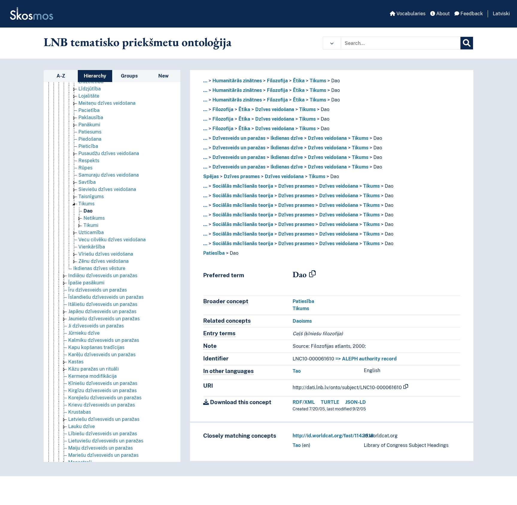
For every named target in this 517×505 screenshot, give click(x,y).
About (442, 13)
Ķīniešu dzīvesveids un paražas (102, 383)
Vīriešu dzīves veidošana (105, 254)
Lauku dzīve (81, 426)
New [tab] (163, 76)
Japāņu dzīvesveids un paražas (102, 311)
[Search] (466, 43)
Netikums (94, 218)
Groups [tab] (129, 76)
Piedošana (89, 139)
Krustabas (79, 412)
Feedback (471, 13)
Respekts (88, 160)
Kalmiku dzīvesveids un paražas (103, 340)
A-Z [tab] (61, 76)
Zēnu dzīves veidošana (103, 261)
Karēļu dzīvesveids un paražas (102, 354)
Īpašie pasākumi (86, 283)
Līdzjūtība (89, 89)
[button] (332, 43)
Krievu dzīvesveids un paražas (101, 405)
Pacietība (89, 110)
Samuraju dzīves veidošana (108, 175)
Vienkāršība (91, 247)
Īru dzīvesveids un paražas (97, 290)
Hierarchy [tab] (95, 76)
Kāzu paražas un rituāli (93, 369)
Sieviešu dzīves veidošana (107, 189)
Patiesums (89, 132)
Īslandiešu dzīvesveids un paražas (106, 297)
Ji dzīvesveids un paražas (96, 326)
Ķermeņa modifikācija (92, 376)
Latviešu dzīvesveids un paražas (103, 419)
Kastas (75, 362)
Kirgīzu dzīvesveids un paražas (102, 390)
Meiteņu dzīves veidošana (107, 103)
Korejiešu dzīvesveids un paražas (105, 398)
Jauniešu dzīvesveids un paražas (104, 318)
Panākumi (89, 125)
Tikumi (90, 225)
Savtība (87, 182)
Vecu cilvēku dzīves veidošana (112, 239)
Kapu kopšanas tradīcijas (96, 347)
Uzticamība (91, 232)
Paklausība (90, 117)
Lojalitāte (88, 96)
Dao (87, 211)
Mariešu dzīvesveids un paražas (103, 455)
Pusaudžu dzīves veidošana (108, 153)
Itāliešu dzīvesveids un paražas (102, 304)
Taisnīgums (91, 196)
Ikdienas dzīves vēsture (99, 268)
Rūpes (85, 168)
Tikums (86, 204)
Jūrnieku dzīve (84, 333)
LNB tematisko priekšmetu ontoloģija (138, 42)
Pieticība (88, 146)
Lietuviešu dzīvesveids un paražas (105, 441)
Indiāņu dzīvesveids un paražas (102, 275)
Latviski (501, 13)
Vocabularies (410, 13)
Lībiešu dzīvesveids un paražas (102, 433)
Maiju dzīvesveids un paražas (100, 448)
